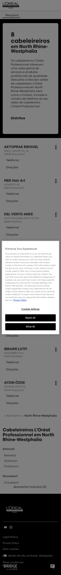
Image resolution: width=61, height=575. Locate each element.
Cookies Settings (30, 309)
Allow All (30, 326)
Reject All (30, 317)
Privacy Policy (20, 300)
